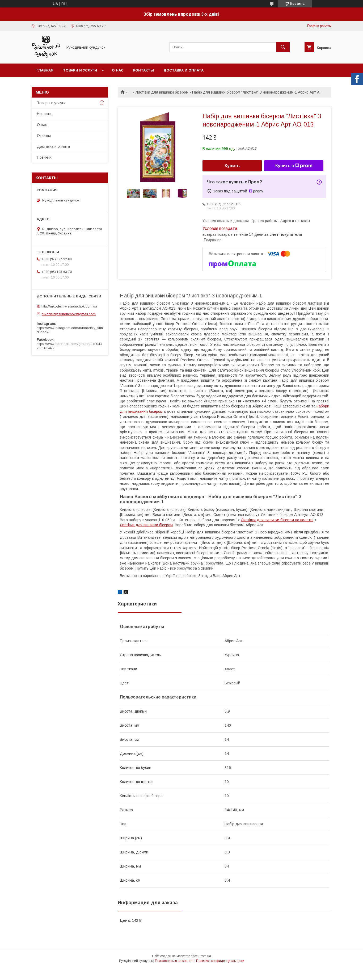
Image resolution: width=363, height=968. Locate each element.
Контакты (143, 70)
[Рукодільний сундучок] (46, 56)
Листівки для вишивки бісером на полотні (277, 520)
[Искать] (283, 47)
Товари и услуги (80, 70)
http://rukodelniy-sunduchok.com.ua (69, 306)
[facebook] (120, 593)
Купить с (284, 165)
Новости (44, 114)
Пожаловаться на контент (174, 961)
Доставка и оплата (183, 70)
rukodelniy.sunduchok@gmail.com (69, 314)
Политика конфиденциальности (220, 961)
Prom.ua (205, 956)
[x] (126, 593)
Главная (44, 70)
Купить (232, 165)
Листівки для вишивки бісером (162, 92)
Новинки (44, 157)
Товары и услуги (51, 103)
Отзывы (44, 135)
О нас (118, 70)
